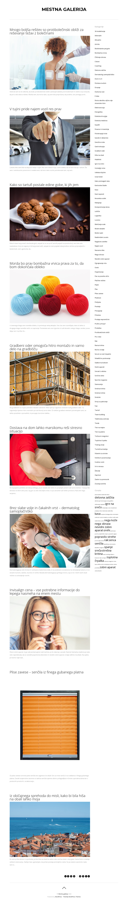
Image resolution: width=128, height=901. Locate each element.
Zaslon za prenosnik (102, 479)
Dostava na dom (100, 83)
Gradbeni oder (100, 151)
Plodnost (98, 298)
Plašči (97, 285)
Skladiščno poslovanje (102, 358)
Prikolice (98, 315)
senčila (99, 543)
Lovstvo (97, 220)
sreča (98, 550)
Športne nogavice (101, 380)
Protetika (98, 328)
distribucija (97, 501)
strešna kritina (103, 552)
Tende (97, 423)
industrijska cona (106, 508)
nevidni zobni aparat (103, 528)
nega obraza (102, 524)
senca (112, 540)
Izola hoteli (99, 177)
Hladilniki (98, 159)
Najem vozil (99, 246)
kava (98, 514)
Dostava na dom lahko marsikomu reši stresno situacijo (46, 429)
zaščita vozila (100, 564)
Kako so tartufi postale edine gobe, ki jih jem (44, 184)
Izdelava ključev (100, 172)
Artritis (97, 44)
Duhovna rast (99, 92)
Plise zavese (99, 293)
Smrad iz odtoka (100, 371)
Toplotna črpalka (101, 440)
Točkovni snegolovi (102, 436)
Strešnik (98, 397)
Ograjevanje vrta (100, 263)
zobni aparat (108, 567)
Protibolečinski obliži (102, 332)
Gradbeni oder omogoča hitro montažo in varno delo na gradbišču (47, 347)
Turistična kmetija (101, 449)
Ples (96, 289)
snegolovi (101, 547)
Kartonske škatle (101, 185)
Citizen (97, 62)
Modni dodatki (100, 229)
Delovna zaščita (100, 70)
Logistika (98, 216)
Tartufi (97, 410)
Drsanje (97, 87)
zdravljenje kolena (108, 564)
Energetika (98, 112)
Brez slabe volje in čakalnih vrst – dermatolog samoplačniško (44, 509)
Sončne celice (99, 376)
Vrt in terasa (99, 466)
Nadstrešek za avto (101, 237)
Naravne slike (99, 250)
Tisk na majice (100, 427)
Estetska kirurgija (101, 116)
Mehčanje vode (100, 224)
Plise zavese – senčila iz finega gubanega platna (46, 672)
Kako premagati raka (102, 181)
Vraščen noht (99, 462)
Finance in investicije (102, 129)
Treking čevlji (99, 445)
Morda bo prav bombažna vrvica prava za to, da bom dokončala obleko (47, 265)
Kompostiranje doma (102, 207)
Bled (108, 494)
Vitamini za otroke (101, 453)
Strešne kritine (100, 393)
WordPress (58, 897)
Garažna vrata (100, 142)
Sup (96, 406)
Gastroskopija (100, 146)
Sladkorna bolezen (101, 363)
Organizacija (99, 272)
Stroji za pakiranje (101, 402)
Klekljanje (98, 203)
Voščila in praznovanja (103, 458)
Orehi (97, 268)
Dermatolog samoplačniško (104, 74)
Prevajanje (98, 311)
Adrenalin (98, 36)
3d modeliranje (100, 31)
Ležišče (97, 211)
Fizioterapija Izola (101, 134)
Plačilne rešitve (100, 281)
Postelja (97, 306)
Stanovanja (99, 384)
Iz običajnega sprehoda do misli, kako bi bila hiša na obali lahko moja (47, 797)
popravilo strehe (105, 537)
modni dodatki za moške (106, 517)
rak (106, 540)
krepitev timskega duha (106, 514)
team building (106, 554)
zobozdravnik (98, 571)
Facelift (97, 125)
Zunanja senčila (100, 484)
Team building (100, 415)
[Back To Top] (64, 888)
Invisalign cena (100, 168)
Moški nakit (99, 233)
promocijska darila (99, 540)
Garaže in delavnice (101, 138)
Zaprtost (98, 475)
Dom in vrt (98, 79)
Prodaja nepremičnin (102, 319)
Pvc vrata (98, 337)
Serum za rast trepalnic (103, 354)
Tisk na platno (100, 432)
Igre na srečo (99, 164)
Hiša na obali (99, 155)
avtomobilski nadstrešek (101, 494)
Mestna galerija (63, 894)
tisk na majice (103, 558)
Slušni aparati (99, 367)
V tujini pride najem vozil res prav (35, 109)
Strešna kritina (100, 389)
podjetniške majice (103, 534)
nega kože (110, 520)
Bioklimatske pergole (102, 49)
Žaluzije (97, 471)
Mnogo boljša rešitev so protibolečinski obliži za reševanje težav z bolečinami (46, 31)
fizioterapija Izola (105, 501)
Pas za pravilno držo (102, 276)
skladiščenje (107, 544)
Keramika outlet (100, 198)
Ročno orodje (99, 350)
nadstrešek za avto (99, 521)
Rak (96, 341)
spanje (108, 547)
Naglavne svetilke (101, 242)
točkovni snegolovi (108, 561)
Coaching (98, 66)
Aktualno (98, 40)
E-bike (97, 96)
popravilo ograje (113, 534)
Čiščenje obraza (100, 57)
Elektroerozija (100, 108)
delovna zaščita (104, 497)
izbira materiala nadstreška (106, 511)
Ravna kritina (99, 345)
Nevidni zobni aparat (102, 259)
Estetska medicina (101, 121)
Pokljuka (98, 302)
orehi (106, 530)
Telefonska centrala (102, 419)
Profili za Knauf (100, 324)
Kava (96, 190)
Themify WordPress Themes (72, 897)
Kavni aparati (99, 194)
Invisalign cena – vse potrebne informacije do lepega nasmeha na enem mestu (45, 592)
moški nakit (115, 517)
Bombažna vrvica (101, 53)
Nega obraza (99, 255)
